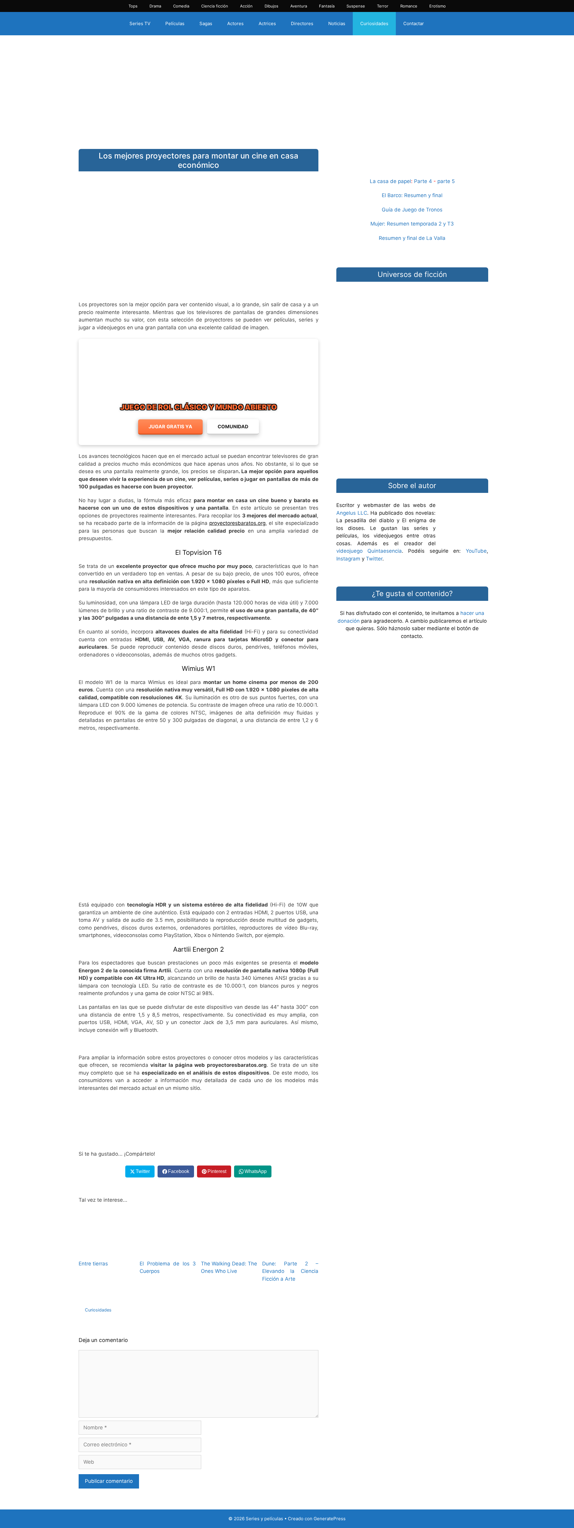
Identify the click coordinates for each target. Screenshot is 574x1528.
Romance (408, 6)
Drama (155, 6)
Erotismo (437, 6)
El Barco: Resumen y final (412, 195)
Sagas (205, 23)
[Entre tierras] (107, 1251)
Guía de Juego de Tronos (412, 210)
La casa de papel (390, 181)
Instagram (348, 559)
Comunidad (233, 426)
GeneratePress (330, 1518)
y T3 (448, 224)
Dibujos (271, 6)
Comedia (181, 6)
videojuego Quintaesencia (369, 551)
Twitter (374, 559)
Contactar (413, 23)
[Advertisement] (287, 88)
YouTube (476, 551)
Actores (235, 23)
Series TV (139, 23)
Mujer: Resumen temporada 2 (406, 224)
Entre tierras (93, 1264)
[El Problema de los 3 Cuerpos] (168, 1251)
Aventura (298, 6)
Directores (302, 23)
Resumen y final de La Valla (412, 238)
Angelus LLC (351, 513)
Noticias (336, 23)
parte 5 (446, 181)
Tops (133, 6)
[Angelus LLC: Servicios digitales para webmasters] (198, 1121)
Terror (382, 6)
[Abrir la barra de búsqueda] (441, 23)
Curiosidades (374, 23)
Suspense (355, 6)
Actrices (267, 23)
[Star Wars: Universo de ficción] (412, 315)
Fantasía (327, 6)
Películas (174, 23)
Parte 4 (423, 181)
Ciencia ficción (214, 6)
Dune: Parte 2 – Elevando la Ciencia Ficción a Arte (290, 1271)
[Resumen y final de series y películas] (412, 163)
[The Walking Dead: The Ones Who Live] (229, 1251)
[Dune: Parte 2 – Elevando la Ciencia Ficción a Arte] (290, 1251)
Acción (246, 6)
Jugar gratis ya (170, 426)
